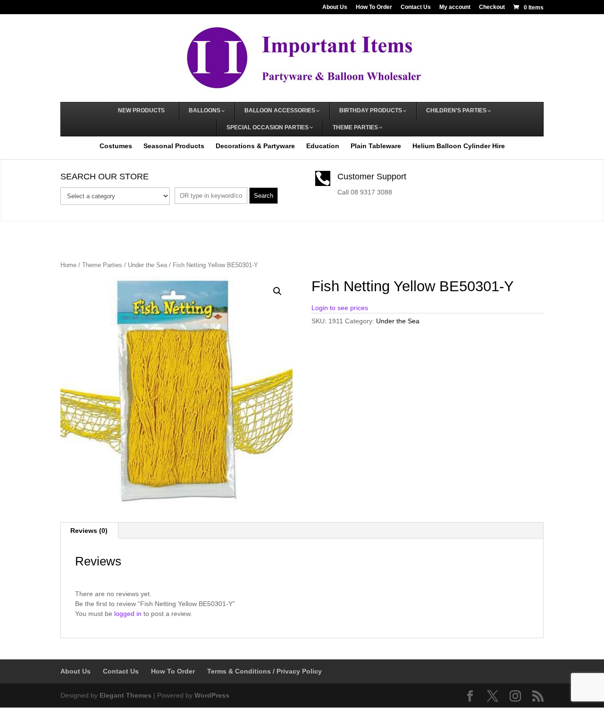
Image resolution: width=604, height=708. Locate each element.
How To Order (374, 7)
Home (68, 265)
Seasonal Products (173, 146)
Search (263, 195)
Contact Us (416, 7)
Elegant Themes (125, 695)
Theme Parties (102, 265)
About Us (334, 7)
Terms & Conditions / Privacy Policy (264, 671)
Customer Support (371, 176)
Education (322, 146)
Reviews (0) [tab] (89, 530)
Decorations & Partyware (255, 146)
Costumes (116, 146)
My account (454, 7)
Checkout (492, 7)
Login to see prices (339, 308)
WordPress (211, 695)
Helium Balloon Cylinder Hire (458, 146)
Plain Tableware (376, 146)
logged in (128, 613)
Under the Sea (147, 265)
